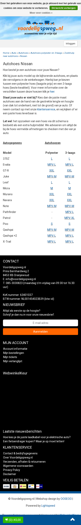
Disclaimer (9, 474)
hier (52, 91)
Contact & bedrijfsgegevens (20, 453)
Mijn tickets (10, 357)
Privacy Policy (11, 470)
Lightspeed (48, 505)
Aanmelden (40, 331)
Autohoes (23, 53)
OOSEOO (66, 498)
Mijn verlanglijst (12, 361)
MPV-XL (69, 217)
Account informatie (15, 348)
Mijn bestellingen (13, 352)
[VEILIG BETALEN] (23, 486)
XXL (51, 170)
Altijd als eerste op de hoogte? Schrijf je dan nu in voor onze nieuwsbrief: (28, 312)
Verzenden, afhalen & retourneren (24, 461)
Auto (14, 53)
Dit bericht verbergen (63, 8)
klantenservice (46, 109)
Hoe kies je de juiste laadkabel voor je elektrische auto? (37, 437)
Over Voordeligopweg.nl (18, 457)
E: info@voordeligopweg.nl (19, 279)
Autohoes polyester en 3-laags (46, 53)
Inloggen (70, 43)
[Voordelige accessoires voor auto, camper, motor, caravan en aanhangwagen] (40, 28)
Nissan (23, 56)
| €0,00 (15, 519)
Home (6, 53)
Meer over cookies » (41, 12)
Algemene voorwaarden (18, 465)
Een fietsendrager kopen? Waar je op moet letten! (33, 441)
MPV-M (51, 176)
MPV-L (52, 164)
